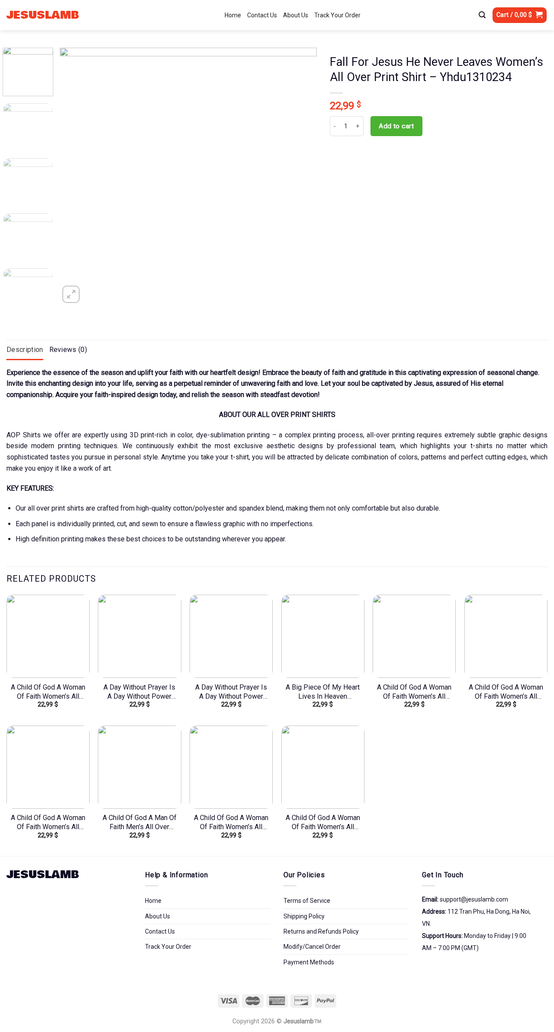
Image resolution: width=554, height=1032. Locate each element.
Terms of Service (306, 900)
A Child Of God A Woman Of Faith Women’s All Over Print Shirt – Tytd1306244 (48, 692)
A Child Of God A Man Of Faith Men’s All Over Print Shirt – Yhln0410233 (140, 823)
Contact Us (262, 15)
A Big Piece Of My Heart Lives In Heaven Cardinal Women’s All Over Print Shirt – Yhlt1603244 (323, 692)
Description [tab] (24, 349)
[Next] (301, 176)
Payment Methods (308, 962)
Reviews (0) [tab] (68, 349)
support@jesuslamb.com (474, 899)
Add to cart (396, 126)
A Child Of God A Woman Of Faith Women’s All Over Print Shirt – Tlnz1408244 (323, 823)
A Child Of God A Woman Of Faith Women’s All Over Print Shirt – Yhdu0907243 (231, 823)
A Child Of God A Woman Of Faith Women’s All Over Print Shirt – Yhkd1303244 (414, 692)
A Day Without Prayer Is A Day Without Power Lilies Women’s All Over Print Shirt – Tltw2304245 (231, 692)
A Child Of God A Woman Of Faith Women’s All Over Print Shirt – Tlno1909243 (506, 692)
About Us (295, 15)
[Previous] (76, 176)
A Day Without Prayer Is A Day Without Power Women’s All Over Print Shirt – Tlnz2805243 (139, 692)
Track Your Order (337, 15)
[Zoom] (71, 294)
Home (233, 15)
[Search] (482, 15)
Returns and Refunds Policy (321, 931)
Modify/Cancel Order (312, 946)
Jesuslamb (42, 15)
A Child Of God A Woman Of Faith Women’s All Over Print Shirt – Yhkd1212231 (48, 823)
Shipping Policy (304, 916)
